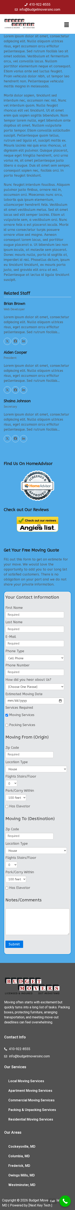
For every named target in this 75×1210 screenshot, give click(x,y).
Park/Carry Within (19, 791)
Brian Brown (14, 303)
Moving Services (21, 715)
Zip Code (12, 748)
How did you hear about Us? (28, 680)
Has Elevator (19, 806)
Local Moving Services (26, 1081)
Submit (14, 944)
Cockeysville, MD (21, 1146)
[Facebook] (15, 341)
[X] (7, 341)
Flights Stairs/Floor (20, 776)
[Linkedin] (23, 341)
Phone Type (14, 651)
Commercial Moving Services (31, 1100)
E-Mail (10, 637)
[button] (66, 25)
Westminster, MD (21, 1185)
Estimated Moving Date (23, 694)
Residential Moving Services (30, 1119)
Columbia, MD (19, 1156)
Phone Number (17, 665)
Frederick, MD (19, 1166)
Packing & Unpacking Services (32, 1110)
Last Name (13, 622)
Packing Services (21, 725)
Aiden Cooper (15, 352)
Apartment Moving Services (30, 1091)
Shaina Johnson (17, 401)
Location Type (16, 762)
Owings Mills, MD (21, 1175)
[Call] (65, 1201)
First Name (14, 608)
